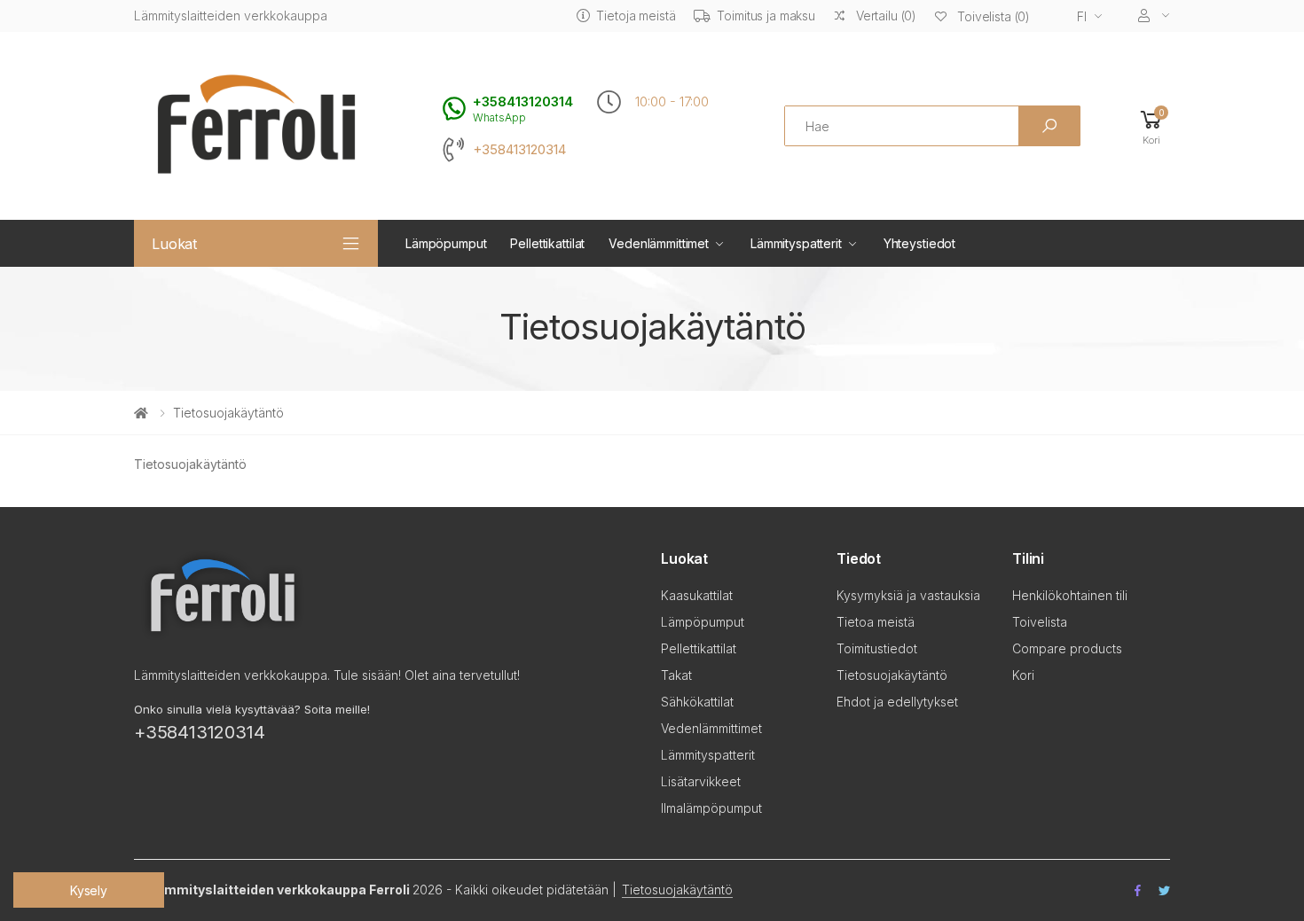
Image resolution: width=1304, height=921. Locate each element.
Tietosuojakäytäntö (892, 675)
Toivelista (1039, 621)
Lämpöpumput (445, 243)
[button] (1151, 126)
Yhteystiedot (919, 243)
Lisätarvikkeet (701, 781)
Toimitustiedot (877, 648)
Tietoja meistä (635, 15)
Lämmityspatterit (796, 243)
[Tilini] (1154, 15)
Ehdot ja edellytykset (897, 701)
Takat (676, 675)
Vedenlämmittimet (659, 243)
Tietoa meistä (876, 621)
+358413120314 (519, 150)
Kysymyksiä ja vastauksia (908, 595)
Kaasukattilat (697, 595)
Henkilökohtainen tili (1069, 595)
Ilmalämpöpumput (711, 808)
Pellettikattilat (547, 243)
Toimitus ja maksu (766, 15)
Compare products (1067, 648)
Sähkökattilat (697, 701)
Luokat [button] (174, 244)
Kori (1023, 675)
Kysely (88, 890)
